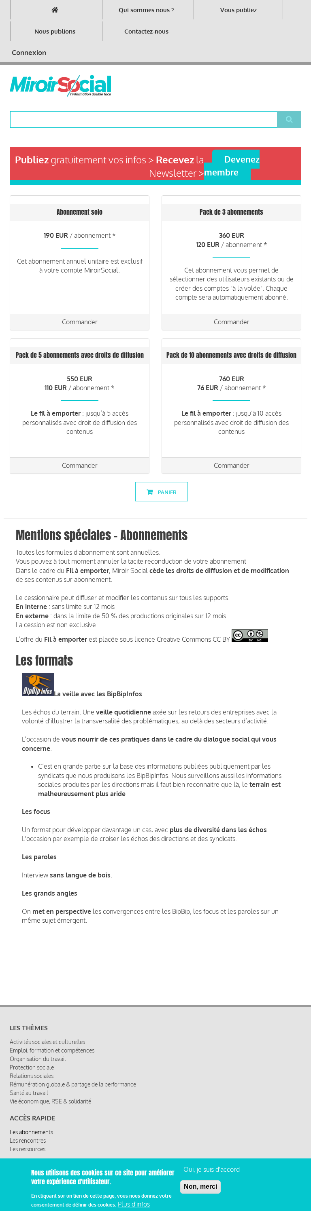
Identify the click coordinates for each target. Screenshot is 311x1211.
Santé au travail (29, 1092)
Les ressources (27, 1148)
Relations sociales (31, 1075)
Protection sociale (32, 1067)
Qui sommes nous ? (146, 10)
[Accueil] (60, 86)
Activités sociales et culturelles (47, 1041)
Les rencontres (28, 1140)
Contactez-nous (146, 31)
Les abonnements (31, 1132)
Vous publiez (238, 10)
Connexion (29, 52)
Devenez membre (232, 165)
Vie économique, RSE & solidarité (50, 1101)
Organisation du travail (38, 1058)
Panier (167, 492)
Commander (80, 322)
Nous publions (54, 31)
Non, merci (200, 1186)
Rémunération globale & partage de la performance (73, 1084)
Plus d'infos (134, 1204)
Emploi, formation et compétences (52, 1050)
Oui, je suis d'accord (211, 1169)
